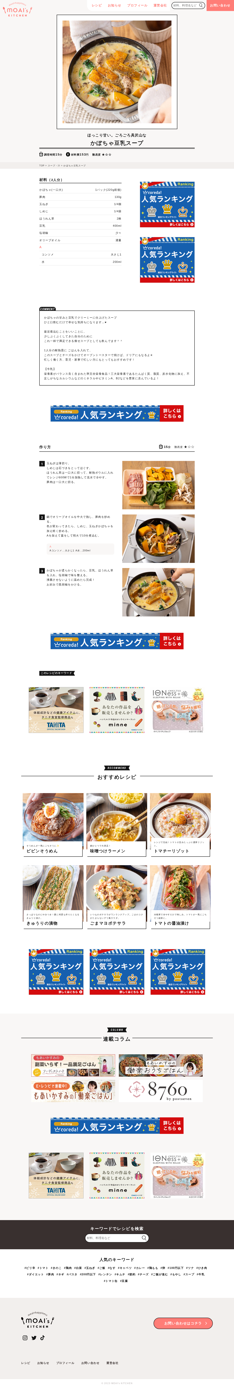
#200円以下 (88, 1274)
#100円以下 (176, 1267)
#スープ (189, 1274)
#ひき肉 (201, 1267)
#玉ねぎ (89, 1267)
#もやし (175, 1274)
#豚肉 (50, 1274)
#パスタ (72, 1274)
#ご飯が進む (159, 1274)
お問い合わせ (220, 5)
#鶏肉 (68, 1267)
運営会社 (160, 5)
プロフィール (137, 5)
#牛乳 (201, 1274)
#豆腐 (124, 1280)
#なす (112, 1267)
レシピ (97, 5)
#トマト (43, 1267)
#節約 (132, 1274)
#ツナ (190, 1267)
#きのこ (56, 1267)
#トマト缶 (111, 1280)
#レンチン (105, 1274)
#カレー (139, 1267)
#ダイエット (35, 1274)
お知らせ (114, 5)
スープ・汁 (54, 165)
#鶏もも (152, 1267)
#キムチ (120, 1274)
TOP (42, 165)
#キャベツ (125, 1267)
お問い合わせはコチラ (183, 1323)
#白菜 (78, 1267)
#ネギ (60, 1274)
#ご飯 (101, 1267)
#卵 (163, 1267)
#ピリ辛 (29, 1267)
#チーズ (143, 1274)
